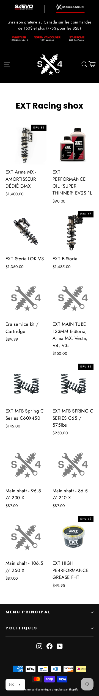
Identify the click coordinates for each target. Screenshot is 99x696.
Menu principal (28, 612)
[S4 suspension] (70, 7)
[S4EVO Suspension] (24, 7)
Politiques (21, 628)
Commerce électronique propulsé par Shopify (49, 689)
